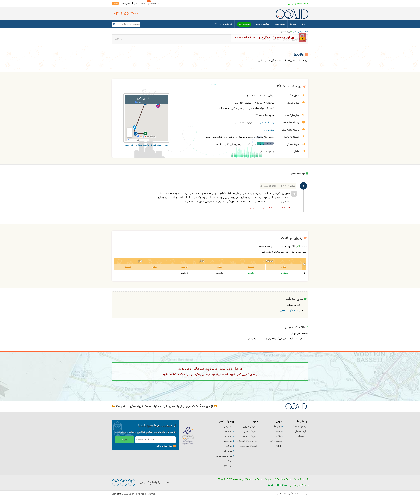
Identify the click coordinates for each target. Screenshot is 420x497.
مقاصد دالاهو (262, 24)
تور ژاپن (229, 461)
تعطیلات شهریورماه (248, 446)
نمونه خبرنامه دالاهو (164, 446)
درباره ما (278, 426)
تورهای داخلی (298, 31)
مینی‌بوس (269, 130)
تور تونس (228, 426)
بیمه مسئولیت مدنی (290, 310)
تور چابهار (228, 436)
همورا (277, 494)
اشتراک (124, 440)
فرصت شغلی (139, 3)
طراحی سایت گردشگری (298, 494)
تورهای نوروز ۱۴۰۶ (223, 24)
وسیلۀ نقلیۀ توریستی (263, 123)
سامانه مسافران (154, 3)
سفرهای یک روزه (249, 436)
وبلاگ (279, 436)
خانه (303, 24)
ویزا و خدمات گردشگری (247, 441)
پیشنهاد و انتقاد (299, 426)
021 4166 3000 (278, 485)
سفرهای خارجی (250, 426)
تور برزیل (228, 451)
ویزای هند (228, 466)
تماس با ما (126, 3)
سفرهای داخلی (250, 431)
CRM (283, 493)
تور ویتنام (228, 441)
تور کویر (228, 446)
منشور (279, 431)
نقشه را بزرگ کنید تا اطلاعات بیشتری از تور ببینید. (146, 145)
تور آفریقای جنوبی (224, 456)
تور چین (228, 431)
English (115, 3)
